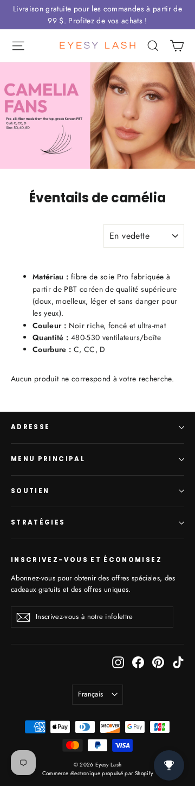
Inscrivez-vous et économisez (86, 559)
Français (90, 694)
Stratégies (38, 522)
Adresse (30, 427)
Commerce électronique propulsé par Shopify (97, 773)
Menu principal (48, 459)
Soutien (30, 491)
